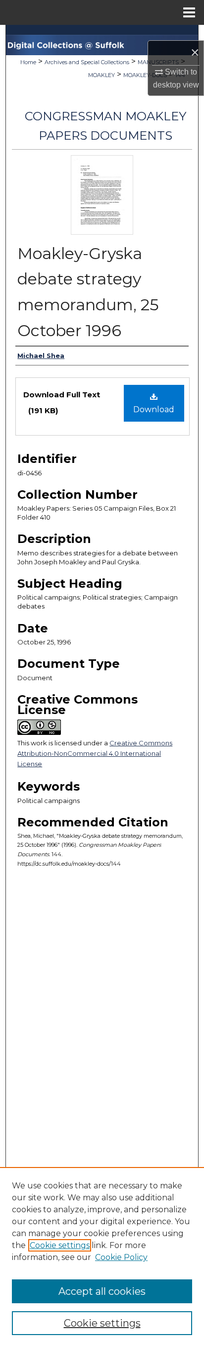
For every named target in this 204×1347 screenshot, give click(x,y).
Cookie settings (60, 1245)
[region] (102, 1257)
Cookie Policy (121, 1257)
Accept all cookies (102, 1291)
